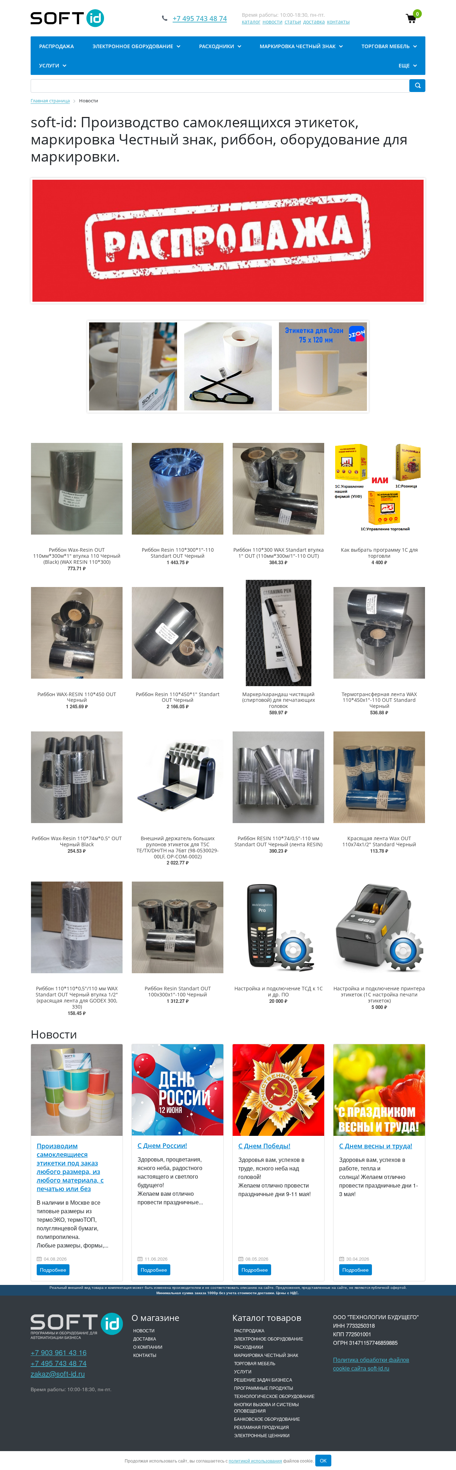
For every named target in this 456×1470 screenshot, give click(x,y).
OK (323, 1460)
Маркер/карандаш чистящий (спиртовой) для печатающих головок (278, 700)
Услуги (243, 1371)
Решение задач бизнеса (263, 1380)
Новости (144, 1330)
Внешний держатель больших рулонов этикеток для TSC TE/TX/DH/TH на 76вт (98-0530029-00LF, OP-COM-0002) (177, 847)
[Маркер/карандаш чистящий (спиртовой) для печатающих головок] (278, 633)
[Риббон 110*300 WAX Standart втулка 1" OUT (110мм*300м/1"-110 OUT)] (278, 488)
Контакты (144, 1355)
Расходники (248, 1347)
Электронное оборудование (268, 1339)
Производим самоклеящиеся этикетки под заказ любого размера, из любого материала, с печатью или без (70, 1167)
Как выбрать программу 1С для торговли (379, 552)
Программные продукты (263, 1388)
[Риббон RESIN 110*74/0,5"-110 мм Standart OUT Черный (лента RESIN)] (278, 777)
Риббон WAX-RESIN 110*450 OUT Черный (76, 697)
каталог (251, 21)
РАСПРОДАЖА (249, 1330)
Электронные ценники (262, 1435)
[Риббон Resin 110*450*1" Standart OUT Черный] (177, 633)
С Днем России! (162, 1145)
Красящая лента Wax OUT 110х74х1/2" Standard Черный (379, 841)
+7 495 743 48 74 (59, 1363)
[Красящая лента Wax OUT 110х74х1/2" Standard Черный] (379, 777)
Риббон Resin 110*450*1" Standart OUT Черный (177, 697)
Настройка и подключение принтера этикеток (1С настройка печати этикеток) (379, 994)
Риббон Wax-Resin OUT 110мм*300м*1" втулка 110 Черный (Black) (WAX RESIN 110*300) (76, 555)
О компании (147, 1347)
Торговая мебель (254, 1363)
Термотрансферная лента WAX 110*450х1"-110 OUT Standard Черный (379, 700)
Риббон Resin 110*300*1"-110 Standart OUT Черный (178, 552)
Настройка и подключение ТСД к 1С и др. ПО (278, 991)
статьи (293, 21)
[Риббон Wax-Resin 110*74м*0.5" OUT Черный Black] (77, 777)
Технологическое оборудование (274, 1396)
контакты (338, 21)
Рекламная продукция (261, 1427)
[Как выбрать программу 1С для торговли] (379, 488)
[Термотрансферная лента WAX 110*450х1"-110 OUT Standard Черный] (379, 633)
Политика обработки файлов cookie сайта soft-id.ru (371, 1364)
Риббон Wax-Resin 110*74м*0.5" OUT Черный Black (77, 841)
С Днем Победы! (264, 1146)
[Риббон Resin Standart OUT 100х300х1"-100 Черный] (177, 927)
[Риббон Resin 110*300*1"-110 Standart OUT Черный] (177, 488)
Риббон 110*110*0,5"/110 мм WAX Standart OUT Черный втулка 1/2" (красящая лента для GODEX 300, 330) (77, 997)
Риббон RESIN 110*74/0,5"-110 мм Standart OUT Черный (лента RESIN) (278, 841)
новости (273, 21)
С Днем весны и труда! (375, 1146)
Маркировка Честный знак (266, 1355)
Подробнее (53, 1269)
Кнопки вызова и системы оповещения (266, 1407)
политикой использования (255, 1461)
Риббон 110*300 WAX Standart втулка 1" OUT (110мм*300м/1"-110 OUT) (278, 552)
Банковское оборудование (267, 1419)
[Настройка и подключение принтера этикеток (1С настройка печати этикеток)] (379, 927)
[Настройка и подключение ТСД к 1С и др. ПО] (278, 927)
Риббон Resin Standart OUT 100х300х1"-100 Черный (178, 991)
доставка (314, 21)
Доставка (144, 1339)
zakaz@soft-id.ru (58, 1373)
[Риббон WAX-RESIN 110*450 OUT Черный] (77, 633)
